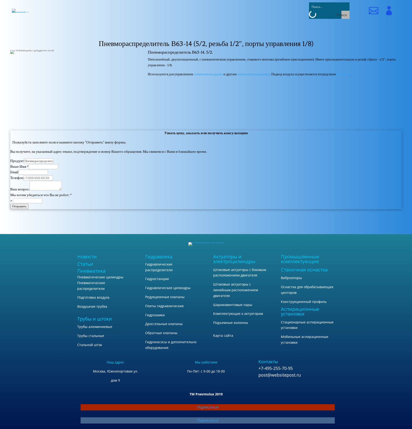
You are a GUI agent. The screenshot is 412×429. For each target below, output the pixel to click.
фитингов (343, 74)
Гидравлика (158, 256)
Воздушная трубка (92, 306)
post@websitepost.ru (279, 375)
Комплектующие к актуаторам (238, 313)
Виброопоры (291, 278)
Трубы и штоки (94, 319)
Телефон (16, 178)
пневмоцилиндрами (208, 74)
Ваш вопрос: (20, 189)
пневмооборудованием (253, 74)
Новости (87, 256)
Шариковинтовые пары (232, 304)
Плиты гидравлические (164, 306)
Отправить (19, 206)
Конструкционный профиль (304, 301)
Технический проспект (275, 92)
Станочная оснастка (304, 269)
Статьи (85, 264)
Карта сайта (223, 335)
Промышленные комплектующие (300, 259)
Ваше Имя (19, 167)
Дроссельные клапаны (164, 324)
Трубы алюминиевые (94, 326)
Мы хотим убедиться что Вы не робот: (41, 195)
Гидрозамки (155, 315)
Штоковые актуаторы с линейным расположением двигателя (235, 290)
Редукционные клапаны (165, 297)
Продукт (17, 161)
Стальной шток (89, 344)
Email (14, 172)
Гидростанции (157, 278)
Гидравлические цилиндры (168, 288)
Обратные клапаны (161, 333)
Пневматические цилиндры (100, 277)
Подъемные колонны (230, 322)
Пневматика (91, 271)
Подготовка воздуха (93, 297)
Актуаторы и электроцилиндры (234, 259)
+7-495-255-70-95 (275, 368)
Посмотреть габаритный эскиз (275, 103)
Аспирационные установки (300, 311)
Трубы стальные (90, 335)
